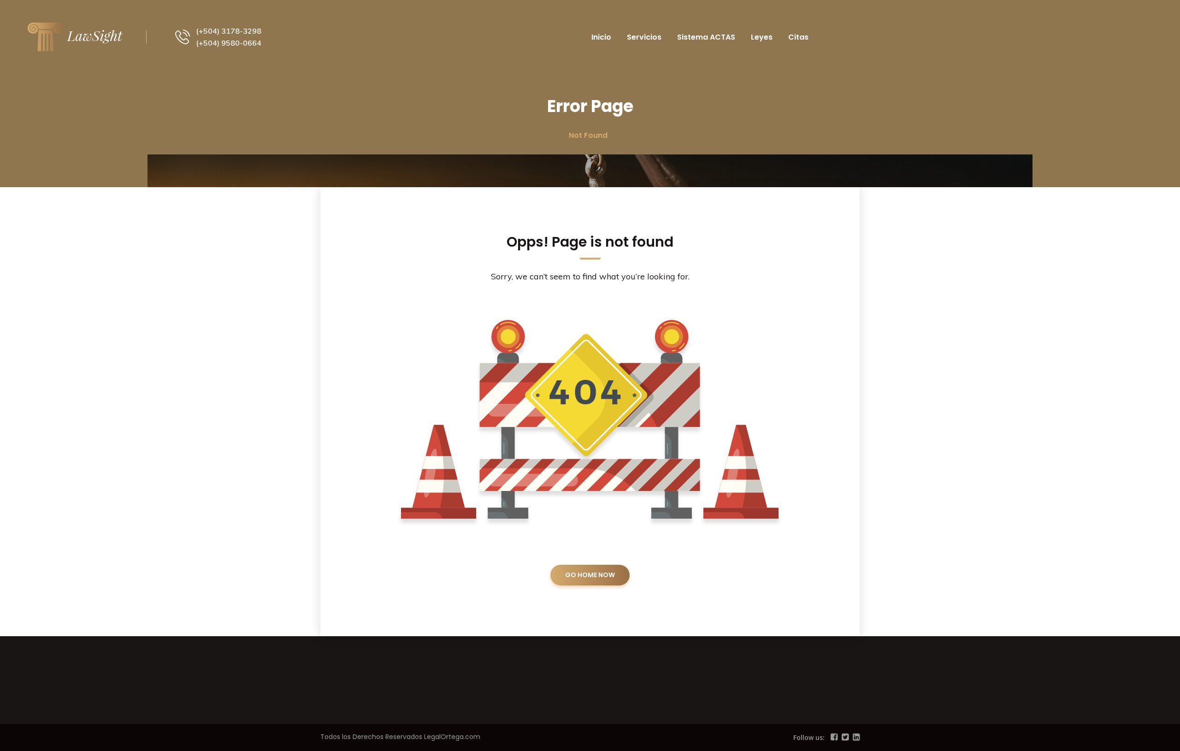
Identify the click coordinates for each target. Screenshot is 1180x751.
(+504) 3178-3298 (228, 30)
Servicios (644, 37)
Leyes (762, 37)
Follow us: (809, 737)
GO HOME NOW (590, 575)
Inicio (601, 37)
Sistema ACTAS (706, 37)
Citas (798, 37)
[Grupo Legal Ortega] (75, 36)
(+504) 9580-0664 (228, 42)
